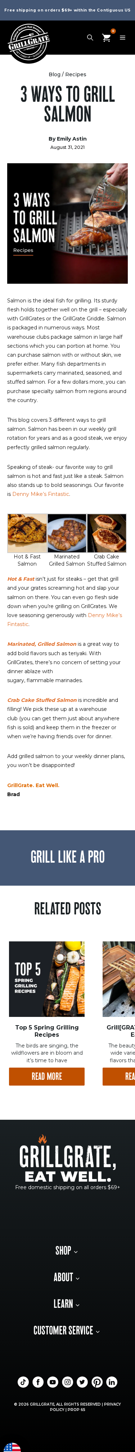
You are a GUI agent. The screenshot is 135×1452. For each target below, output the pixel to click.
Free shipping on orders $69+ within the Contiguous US (67, 10)
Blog (54, 74)
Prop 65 (76, 1409)
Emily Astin (72, 139)
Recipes (75, 74)
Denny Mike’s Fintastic (40, 494)
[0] (106, 37)
